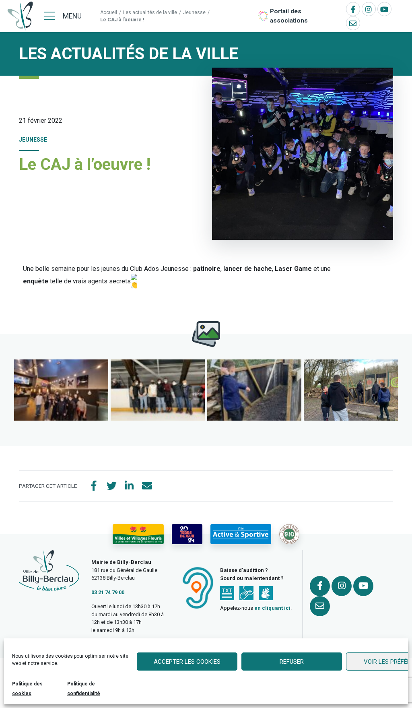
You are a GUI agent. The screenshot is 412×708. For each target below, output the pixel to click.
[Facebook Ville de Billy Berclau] (353, 9)
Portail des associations (289, 16)
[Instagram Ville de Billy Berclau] (369, 9)
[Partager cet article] (147, 486)
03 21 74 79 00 (107, 592)
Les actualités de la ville (150, 12)
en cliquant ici (272, 608)
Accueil (108, 12)
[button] (61, 390)
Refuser (292, 661)
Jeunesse (194, 12)
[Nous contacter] (353, 23)
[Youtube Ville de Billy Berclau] (384, 9)
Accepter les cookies (187, 661)
